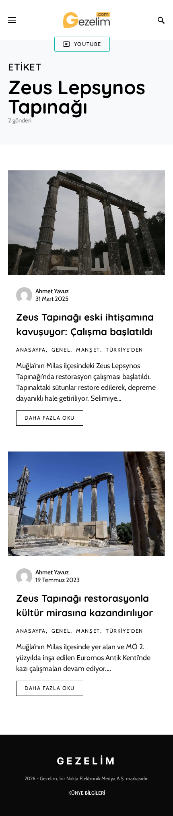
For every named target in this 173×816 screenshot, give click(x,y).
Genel (60, 349)
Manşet (88, 349)
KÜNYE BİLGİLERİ (86, 793)
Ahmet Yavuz (52, 291)
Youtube (87, 44)
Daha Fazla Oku (50, 417)
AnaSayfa (31, 349)
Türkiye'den (124, 349)
